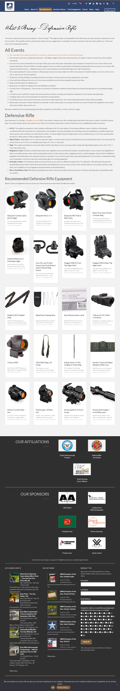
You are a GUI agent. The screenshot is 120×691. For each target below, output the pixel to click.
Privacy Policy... (63, 687)
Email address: (86, 599)
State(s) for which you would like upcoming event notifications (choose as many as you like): (97, 609)
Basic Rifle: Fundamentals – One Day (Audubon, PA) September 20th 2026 (29, 614)
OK (53, 687)
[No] (117, 685)
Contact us (62, 560)
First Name (84, 580)
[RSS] (107, 3)
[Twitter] (90, 3)
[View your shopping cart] (80, 3)
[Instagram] (97, 3)
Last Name (84, 590)
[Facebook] (86, 3)
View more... (14, 671)
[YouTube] (93, 3)
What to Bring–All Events (66, 109)
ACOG (25, 142)
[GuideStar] (104, 3)
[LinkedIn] (100, 3)
